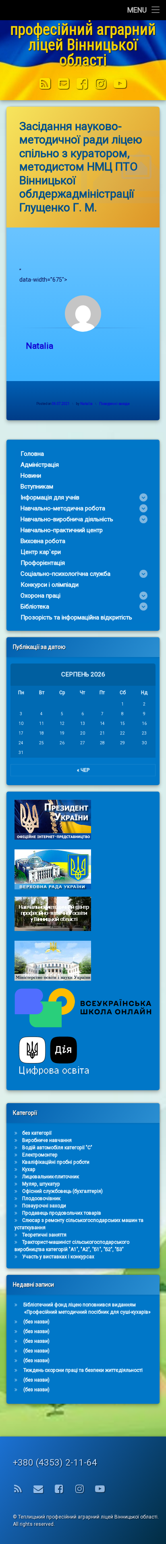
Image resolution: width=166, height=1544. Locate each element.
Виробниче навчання (47, 1140)
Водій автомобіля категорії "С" (57, 1147)
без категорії (37, 1133)
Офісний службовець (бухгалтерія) (62, 1191)
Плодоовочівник (41, 1198)
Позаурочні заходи (114, 404)
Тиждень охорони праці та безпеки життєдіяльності (83, 1370)
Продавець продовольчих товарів (61, 1213)
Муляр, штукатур (41, 1184)
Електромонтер (40, 1155)
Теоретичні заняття (44, 1235)
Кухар (28, 1169)
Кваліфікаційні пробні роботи (55, 1162)
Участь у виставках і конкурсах (58, 1257)
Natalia (39, 346)
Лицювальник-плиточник (50, 1177)
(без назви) (36, 1322)
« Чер (83, 770)
